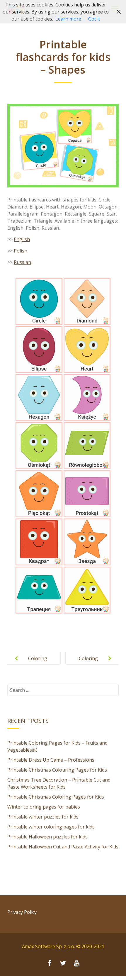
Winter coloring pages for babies (43, 807)
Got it (94, 19)
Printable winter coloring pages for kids (51, 827)
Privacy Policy (22, 912)
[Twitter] (63, 963)
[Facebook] (49, 963)
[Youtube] (76, 963)
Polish (20, 251)
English (22, 239)
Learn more (68, 19)
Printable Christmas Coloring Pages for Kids (55, 797)
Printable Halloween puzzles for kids (47, 836)
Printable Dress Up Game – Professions (50, 760)
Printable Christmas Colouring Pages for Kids (57, 770)
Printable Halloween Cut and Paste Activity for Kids (62, 846)
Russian (22, 262)
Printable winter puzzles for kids (43, 817)
